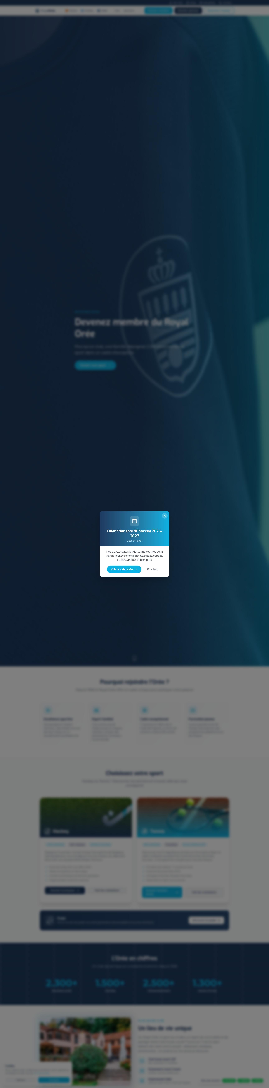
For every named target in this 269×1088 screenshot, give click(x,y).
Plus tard (152, 569)
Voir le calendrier (122, 569)
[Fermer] (165, 516)
